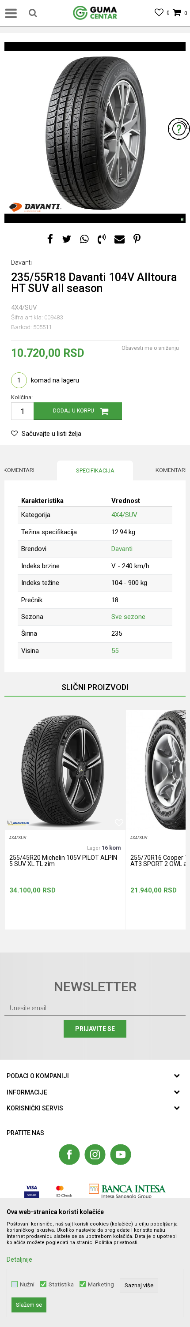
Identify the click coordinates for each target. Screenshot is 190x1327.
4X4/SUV (24, 307)
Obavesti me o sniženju (150, 348)
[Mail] (119, 239)
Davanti (122, 549)
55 (114, 651)
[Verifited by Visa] (31, 1191)
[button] (33, 13)
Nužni (27, 1284)
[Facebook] (50, 239)
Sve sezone (128, 617)
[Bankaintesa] (127, 1191)
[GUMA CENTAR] (95, 13)
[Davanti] (35, 207)
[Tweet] (66, 239)
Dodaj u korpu (73, 411)
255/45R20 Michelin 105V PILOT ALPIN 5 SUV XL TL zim (63, 861)
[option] (95, 132)
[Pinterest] (137, 239)
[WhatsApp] (84, 239)
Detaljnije (19, 1259)
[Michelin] (18, 823)
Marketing (101, 1284)
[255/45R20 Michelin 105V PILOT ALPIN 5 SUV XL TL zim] (65, 770)
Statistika (61, 1284)
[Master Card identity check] (64, 1191)
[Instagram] (95, 1154)
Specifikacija (95, 470)
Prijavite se (95, 1028)
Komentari (19, 470)
